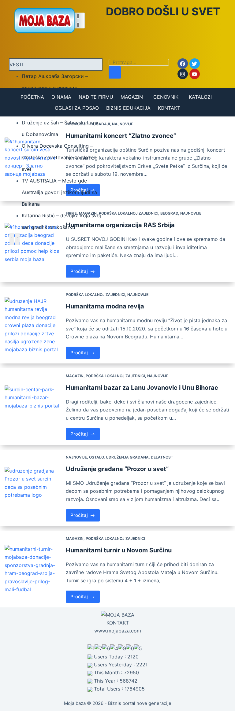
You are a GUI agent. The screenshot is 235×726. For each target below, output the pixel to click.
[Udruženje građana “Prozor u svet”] (33, 488)
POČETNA (32, 97)
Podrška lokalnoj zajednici (128, 213)
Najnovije (122, 124)
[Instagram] (182, 74)
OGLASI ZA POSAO (77, 108)
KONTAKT (169, 108)
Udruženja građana (127, 457)
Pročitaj (85, 269)
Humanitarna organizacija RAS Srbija (120, 225)
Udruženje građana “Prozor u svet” (117, 469)
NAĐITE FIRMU (96, 97)
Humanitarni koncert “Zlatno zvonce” (121, 135)
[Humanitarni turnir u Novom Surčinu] (33, 569)
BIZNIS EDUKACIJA (128, 108)
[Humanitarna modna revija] (33, 325)
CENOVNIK (165, 97)
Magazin (75, 376)
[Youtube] (194, 74)
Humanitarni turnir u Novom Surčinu (119, 550)
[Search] (115, 72)
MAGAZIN (132, 97)
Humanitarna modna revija (105, 306)
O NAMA (61, 97)
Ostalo (96, 457)
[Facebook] (182, 63)
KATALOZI (200, 97)
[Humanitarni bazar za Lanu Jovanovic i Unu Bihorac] (33, 406)
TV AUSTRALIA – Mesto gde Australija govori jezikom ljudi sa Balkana (59, 192)
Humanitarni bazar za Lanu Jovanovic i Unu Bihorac (142, 387)
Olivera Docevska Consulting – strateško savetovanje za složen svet (59, 157)
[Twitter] (194, 63)
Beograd (169, 213)
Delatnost (162, 457)
